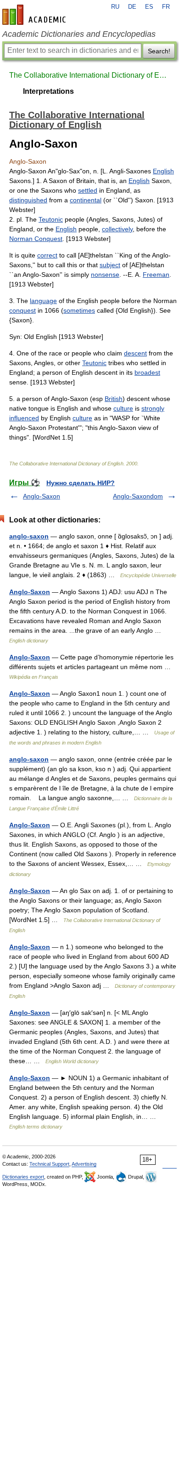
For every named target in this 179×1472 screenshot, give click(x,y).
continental (85, 200)
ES (149, 7)
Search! (159, 51)
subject (110, 265)
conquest (22, 310)
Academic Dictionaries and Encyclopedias (79, 34)
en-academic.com (35, 15)
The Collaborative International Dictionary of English (89, 75)
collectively (117, 229)
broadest (147, 372)
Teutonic (51, 219)
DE (132, 7)
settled (87, 190)
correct (47, 255)
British (114, 398)
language (43, 300)
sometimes (79, 310)
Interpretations (48, 91)
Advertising (84, 1164)
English (163, 171)
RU (115, 7)
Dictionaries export (23, 1177)
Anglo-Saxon (41, 496)
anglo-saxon (29, 536)
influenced (24, 418)
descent (135, 353)
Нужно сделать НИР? (80, 483)
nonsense (105, 274)
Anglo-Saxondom (138, 496)
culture (123, 408)
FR (166, 7)
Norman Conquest (35, 238)
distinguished (28, 200)
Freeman (156, 274)
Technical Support (49, 1164)
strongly (152, 408)
